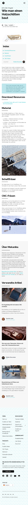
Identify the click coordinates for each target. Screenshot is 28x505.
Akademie (17, 421)
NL (10, 494)
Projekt (11, 25)
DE (8, 494)
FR (5, 494)
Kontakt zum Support (18, 429)
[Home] (2, 25)
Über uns (4, 419)
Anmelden (8, 471)
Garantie (4, 457)
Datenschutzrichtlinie (7, 436)
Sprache (4, 482)
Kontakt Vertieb (6, 446)
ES (13, 494)
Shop (3, 443)
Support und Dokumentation (19, 425)
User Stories (18, 441)
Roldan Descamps (17, 61)
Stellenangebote (6, 424)
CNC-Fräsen (8, 58)
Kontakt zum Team (6, 421)
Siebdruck (4, 451)
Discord (17, 443)
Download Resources (10, 50)
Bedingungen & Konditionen (6, 432)
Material (7, 53)
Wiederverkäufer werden (6, 428)
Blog (6, 25)
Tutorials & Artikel (19, 419)
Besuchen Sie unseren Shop (9, 271)
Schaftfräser (8, 55)
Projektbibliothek (19, 438)
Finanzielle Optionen (7, 454)
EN (3, 494)
